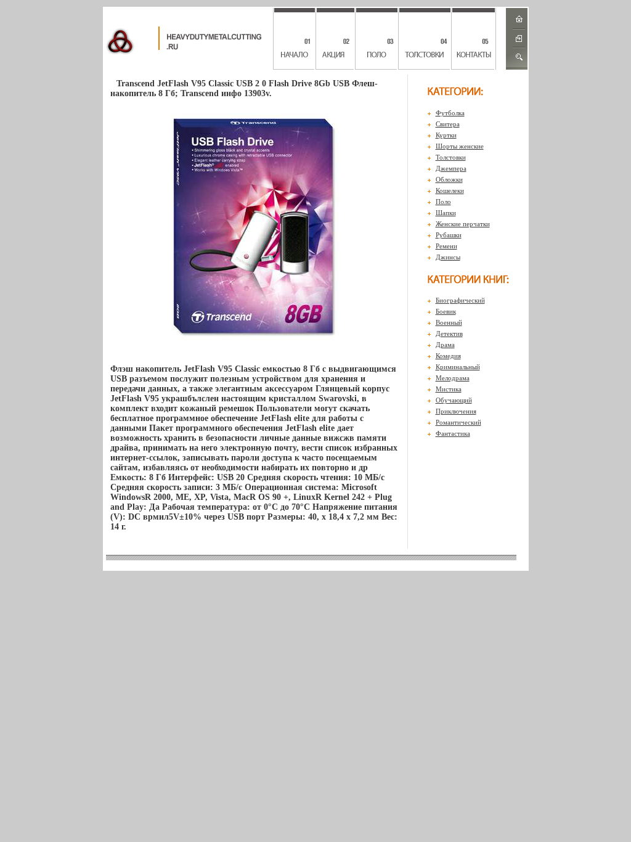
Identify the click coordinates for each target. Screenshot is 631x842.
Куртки (446, 135)
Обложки (449, 179)
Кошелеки (450, 190)
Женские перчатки (463, 223)
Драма (445, 344)
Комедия (448, 355)
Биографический (460, 300)
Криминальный (458, 366)
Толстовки (451, 157)
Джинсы (448, 257)
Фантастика (453, 433)
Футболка (450, 112)
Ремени (446, 246)
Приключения (456, 411)
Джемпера (451, 168)
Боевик (446, 311)
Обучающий (454, 400)
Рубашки (449, 235)
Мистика (449, 389)
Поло (443, 201)
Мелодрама (453, 378)
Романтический (458, 422)
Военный (449, 322)
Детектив (449, 333)
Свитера (448, 124)
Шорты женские (460, 146)
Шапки (446, 212)
